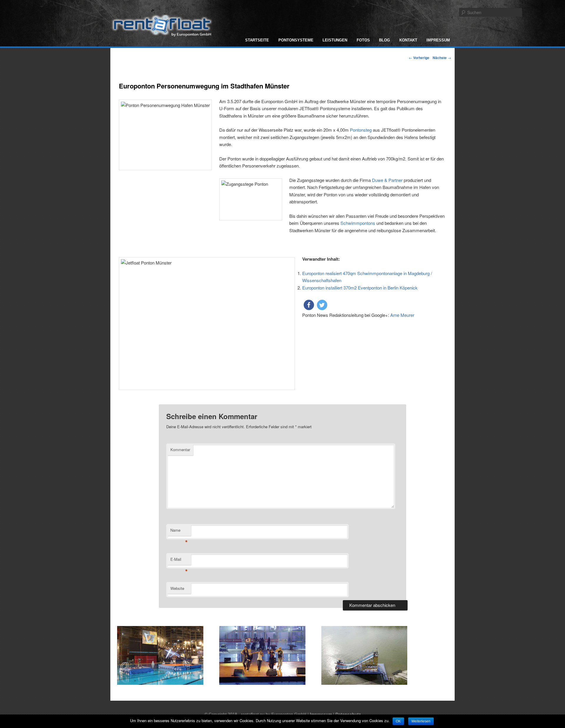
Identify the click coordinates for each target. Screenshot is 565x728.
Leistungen (335, 40)
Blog (384, 40)
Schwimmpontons (357, 223)
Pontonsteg (361, 130)
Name (179, 531)
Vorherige (419, 57)
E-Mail (179, 560)
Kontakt (408, 40)
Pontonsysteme (295, 40)
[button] (309, 305)
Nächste (442, 57)
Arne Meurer (402, 315)
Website (177, 588)
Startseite (257, 40)
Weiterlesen (421, 721)
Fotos (363, 40)
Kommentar (180, 449)
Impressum (438, 40)
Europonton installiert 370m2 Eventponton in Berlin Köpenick (360, 287)
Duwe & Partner (387, 180)
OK (398, 721)
